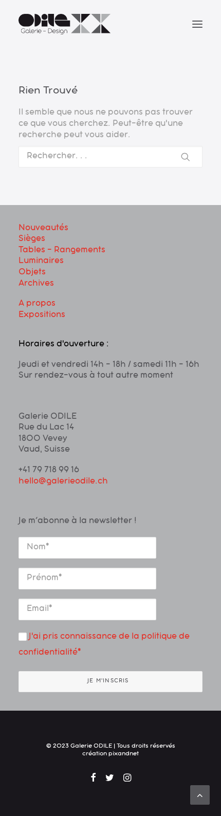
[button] (197, 24)
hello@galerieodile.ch (63, 482)
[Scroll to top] (200, 795)
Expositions (42, 315)
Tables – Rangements (62, 251)
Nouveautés (43, 229)
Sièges (32, 239)
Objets (32, 273)
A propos (37, 304)
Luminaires (41, 261)
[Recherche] (110, 157)
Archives (36, 284)
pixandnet (123, 754)
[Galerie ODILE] (64, 24)
